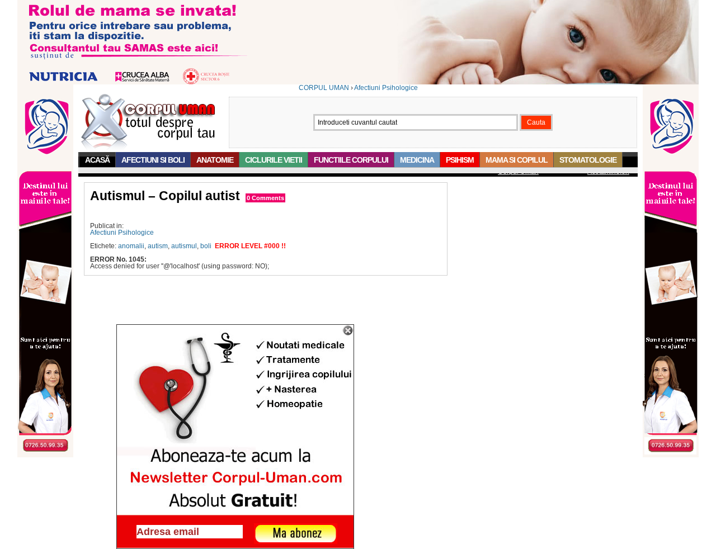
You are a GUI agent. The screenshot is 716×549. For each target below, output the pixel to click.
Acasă (97, 159)
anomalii (131, 246)
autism (158, 246)
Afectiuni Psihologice (386, 88)
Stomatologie (587, 159)
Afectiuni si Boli (153, 159)
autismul (184, 246)
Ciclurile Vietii (273, 159)
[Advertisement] (221, 213)
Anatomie (214, 159)
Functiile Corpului (351, 159)
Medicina (417, 159)
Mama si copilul (517, 159)
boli (205, 246)
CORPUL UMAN (324, 88)
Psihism (460, 159)
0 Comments (265, 198)
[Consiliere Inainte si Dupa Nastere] (358, 82)
